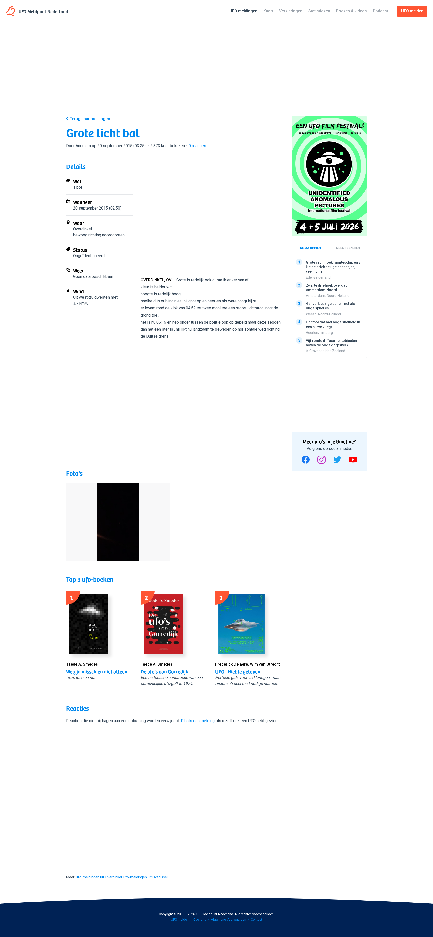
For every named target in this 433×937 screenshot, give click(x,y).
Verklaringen (290, 11)
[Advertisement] (216, 73)
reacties (197, 145)
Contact (256, 919)
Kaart (268, 11)
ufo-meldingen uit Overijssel (145, 877)
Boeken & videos (351, 11)
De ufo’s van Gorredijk (164, 671)
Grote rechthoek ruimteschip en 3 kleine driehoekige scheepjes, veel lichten (333, 266)
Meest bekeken (348, 248)
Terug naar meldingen (90, 118)
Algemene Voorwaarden (228, 919)
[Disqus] (174, 794)
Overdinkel (82, 229)
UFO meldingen (243, 11)
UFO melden (180, 919)
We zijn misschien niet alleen (96, 671)
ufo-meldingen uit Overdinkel (99, 877)
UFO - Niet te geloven (237, 671)
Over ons (199, 919)
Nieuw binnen (310, 248)
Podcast (380, 11)
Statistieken (319, 11)
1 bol (77, 187)
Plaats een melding (198, 720)
